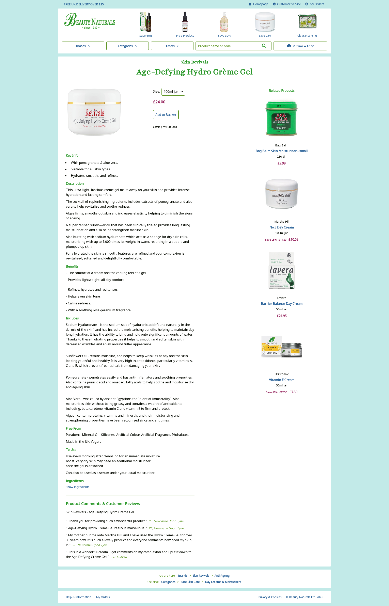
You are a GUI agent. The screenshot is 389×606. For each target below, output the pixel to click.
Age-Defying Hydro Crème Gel (194, 72)
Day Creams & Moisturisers (223, 582)
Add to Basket (165, 114)
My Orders (316, 4)
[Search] (264, 46)
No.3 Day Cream (281, 227)
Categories (125, 46)
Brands (81, 46)
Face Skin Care (190, 582)
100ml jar (172, 91)
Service (289, 4)
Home (259, 4)
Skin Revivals (194, 62)
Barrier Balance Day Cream (281, 303)
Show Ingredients (78, 487)
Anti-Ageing (222, 575)
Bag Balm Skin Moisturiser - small (282, 151)
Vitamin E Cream (281, 380)
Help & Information (78, 597)
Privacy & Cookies (270, 597)
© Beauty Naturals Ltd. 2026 (304, 597)
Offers (170, 46)
